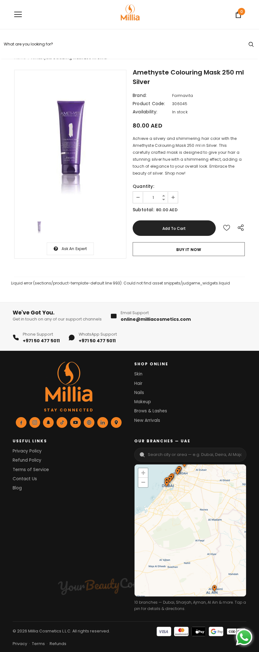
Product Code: (149, 103)
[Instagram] (34, 422)
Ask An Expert (74, 248)
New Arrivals (147, 420)
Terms (38, 643)
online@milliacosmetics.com (156, 319)
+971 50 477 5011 (41, 341)
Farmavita (182, 95)
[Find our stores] (116, 422)
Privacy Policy (27, 451)
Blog (17, 488)
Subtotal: (143, 209)
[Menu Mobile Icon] (18, 14)
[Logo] (130, 14)
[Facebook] (21, 422)
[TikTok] (62, 422)
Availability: (145, 112)
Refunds (58, 643)
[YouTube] (75, 422)
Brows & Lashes (150, 411)
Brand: (140, 95)
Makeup (142, 402)
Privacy (20, 643)
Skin (138, 374)
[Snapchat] (48, 422)
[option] (70, 140)
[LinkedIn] (102, 422)
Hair (138, 383)
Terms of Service (31, 470)
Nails (139, 393)
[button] (177, 472)
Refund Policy (27, 460)
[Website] (89, 422)
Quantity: (143, 186)
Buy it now (188, 249)
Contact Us (25, 479)
